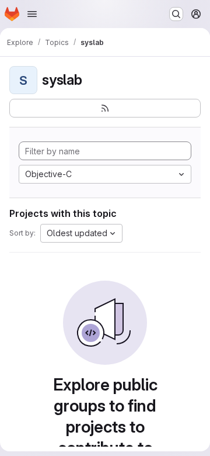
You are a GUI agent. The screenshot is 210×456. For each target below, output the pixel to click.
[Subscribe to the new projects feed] (105, 108)
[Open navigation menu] (32, 14)
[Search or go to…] (176, 14)
